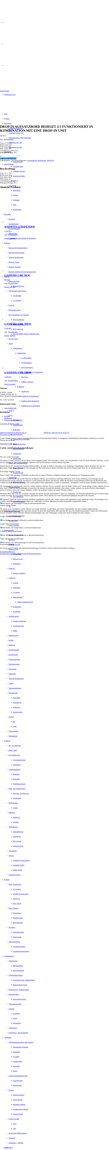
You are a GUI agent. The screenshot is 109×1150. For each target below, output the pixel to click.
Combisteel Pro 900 (15, 147)
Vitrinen (11, 717)
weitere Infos (11, 444)
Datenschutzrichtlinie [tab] (7, 544)
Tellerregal (12, 674)
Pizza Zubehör (13, 908)
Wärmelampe (13, 736)
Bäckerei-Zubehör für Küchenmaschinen (22, 272)
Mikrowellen (13, 233)
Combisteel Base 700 (16, 133)
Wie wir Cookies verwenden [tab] (9, 457)
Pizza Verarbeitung (15, 884)
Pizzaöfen (12, 927)
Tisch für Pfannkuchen (16, 678)
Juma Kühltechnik (10, 408)
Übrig (10, 415)
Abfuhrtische (13, 961)
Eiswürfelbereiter (14, 755)
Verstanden (3, 444)
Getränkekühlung (14, 769)
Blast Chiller (13, 750)
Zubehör (11, 1009)
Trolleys (11, 410)
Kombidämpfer (14, 224)
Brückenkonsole (14, 281)
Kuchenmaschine (14, 659)
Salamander (12, 669)
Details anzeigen (9, 238)
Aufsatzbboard (32, 160)
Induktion (12, 645)
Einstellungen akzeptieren (8, 554)
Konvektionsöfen (14, 229)
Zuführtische (13, 1028)
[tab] (56, 164)
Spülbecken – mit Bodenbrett (18, 1033)
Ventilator (12, 1138)
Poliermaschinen (14, 664)
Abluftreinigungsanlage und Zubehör (21, 1042)
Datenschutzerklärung (11, 420)
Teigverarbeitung (14, 942)
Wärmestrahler (13, 731)
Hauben (11, 1090)
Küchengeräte (13, 655)
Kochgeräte (12, 186)
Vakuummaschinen (15, 688)
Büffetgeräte (42, 160)
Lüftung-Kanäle (14, 1119)
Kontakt (7, 416)
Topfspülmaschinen (15, 1004)
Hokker (11, 640)
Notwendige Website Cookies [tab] (10, 471)
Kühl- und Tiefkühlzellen (17, 789)
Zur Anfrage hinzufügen (8, 159)
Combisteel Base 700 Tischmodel (20, 138)
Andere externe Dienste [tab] (8, 505)
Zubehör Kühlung (15, 875)
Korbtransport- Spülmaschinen (19, 990)
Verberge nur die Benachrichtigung (29, 554)
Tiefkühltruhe (13, 827)
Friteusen (12, 568)
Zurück (2, 91)
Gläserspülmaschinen (16, 975)
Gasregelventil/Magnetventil (18, 1076)
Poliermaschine (14, 994)
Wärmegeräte (13, 693)
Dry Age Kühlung (15, 745)
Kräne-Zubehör (14, 525)
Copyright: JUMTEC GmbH (9, 424)
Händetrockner (14, 635)
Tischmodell (13, 851)
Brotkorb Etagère (14, 544)
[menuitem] (59, 437)
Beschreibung (9, 164)
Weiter (7, 91)
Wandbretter (13, 477)
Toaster (11, 683)
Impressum (8, 418)
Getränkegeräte (14, 616)
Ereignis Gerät (13, 549)
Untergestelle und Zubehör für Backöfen (22, 238)
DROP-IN (50, 160)
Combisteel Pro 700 (15, 142)
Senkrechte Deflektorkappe (18, 1133)
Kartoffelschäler (14, 650)
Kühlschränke (13, 803)
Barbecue (12, 540)
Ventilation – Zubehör (16, 1143)
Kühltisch (12, 812)
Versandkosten (8, 139)
